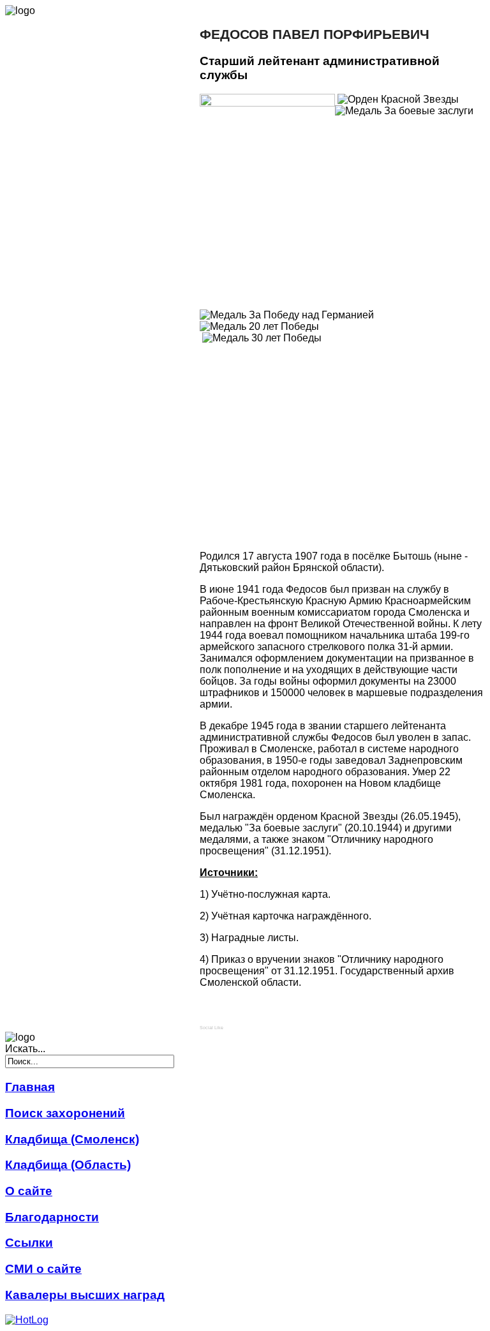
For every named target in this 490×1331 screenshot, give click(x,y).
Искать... (25, 1048)
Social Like (211, 1027)
